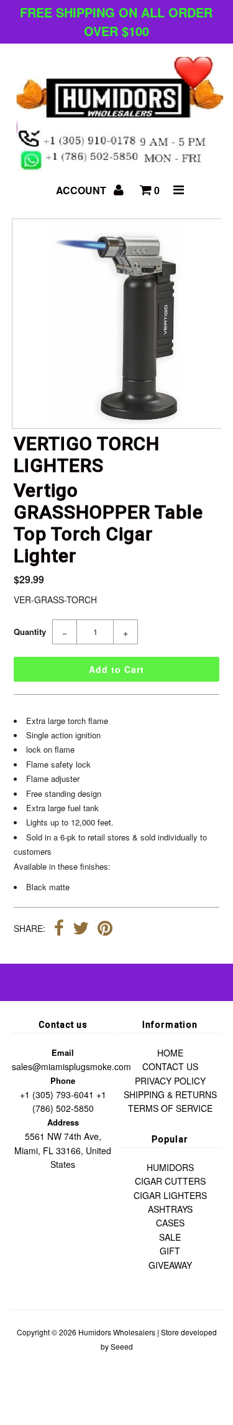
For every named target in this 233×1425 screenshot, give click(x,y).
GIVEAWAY (170, 1265)
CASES (170, 1222)
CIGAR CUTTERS (170, 1181)
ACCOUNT (82, 190)
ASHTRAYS (170, 1209)
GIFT (170, 1250)
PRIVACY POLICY (170, 1081)
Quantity (30, 631)
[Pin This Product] (105, 929)
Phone (62, 1080)
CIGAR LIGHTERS (170, 1195)
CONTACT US (170, 1066)
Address (63, 1122)
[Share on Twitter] (81, 929)
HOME (170, 1052)
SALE (170, 1237)
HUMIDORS (170, 1167)
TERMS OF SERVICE (170, 1108)
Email (63, 1052)
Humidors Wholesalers (116, 1332)
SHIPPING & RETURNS (170, 1094)
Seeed (122, 1346)
